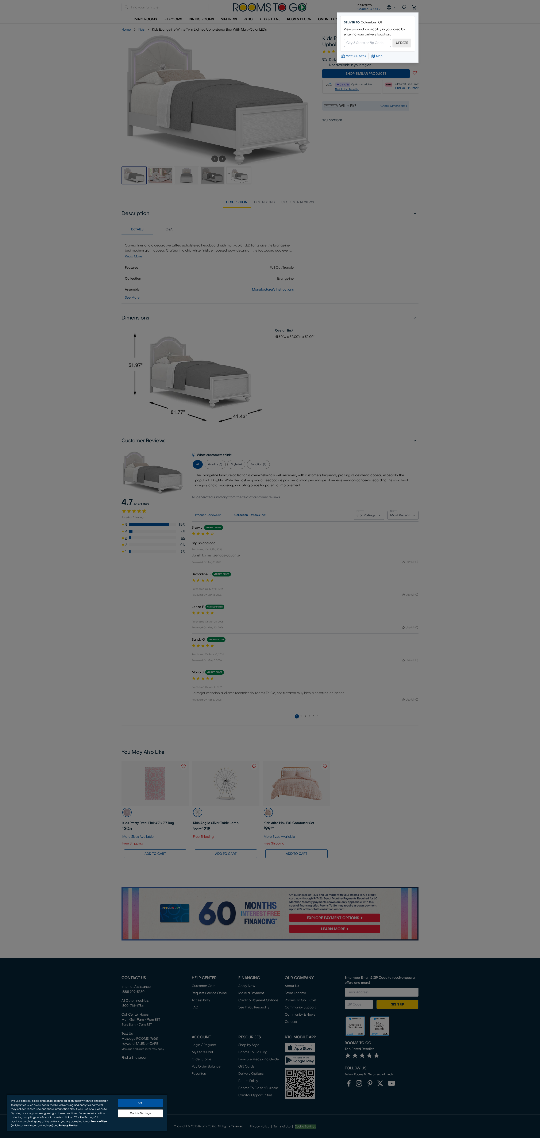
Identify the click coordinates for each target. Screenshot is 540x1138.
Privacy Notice (68, 1125)
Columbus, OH (372, 22)
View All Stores (356, 56)
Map (379, 56)
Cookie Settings (140, 1113)
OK (140, 1103)
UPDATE (402, 43)
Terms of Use (99, 1121)
